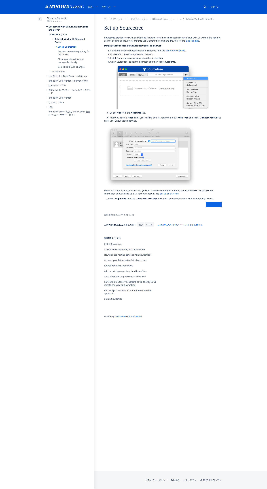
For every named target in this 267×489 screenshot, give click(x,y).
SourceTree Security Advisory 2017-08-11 (125, 276)
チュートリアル (59, 34)
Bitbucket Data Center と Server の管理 (68, 80)
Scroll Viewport (135, 316)
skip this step (192, 40)
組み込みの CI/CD (57, 85)
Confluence (120, 316)
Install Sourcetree (113, 244)
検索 (205, 6)
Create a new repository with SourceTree (124, 249)
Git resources (58, 71)
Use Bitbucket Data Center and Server (68, 76)
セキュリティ (189, 480)
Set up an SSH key (169, 193)
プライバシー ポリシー (156, 480)
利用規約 (175, 480)
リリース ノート (56, 102)
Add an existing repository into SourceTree (125, 271)
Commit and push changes (71, 66)
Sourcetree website (175, 50)
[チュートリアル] (181, 19)
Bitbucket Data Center (60, 97)
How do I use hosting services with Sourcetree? (127, 254)
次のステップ (213, 204)
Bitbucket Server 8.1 (57, 18)
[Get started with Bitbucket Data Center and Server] (174, 19)
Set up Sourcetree (67, 46)
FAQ (51, 107)
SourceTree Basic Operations (118, 265)
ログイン (215, 6)
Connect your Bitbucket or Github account (125, 260)
